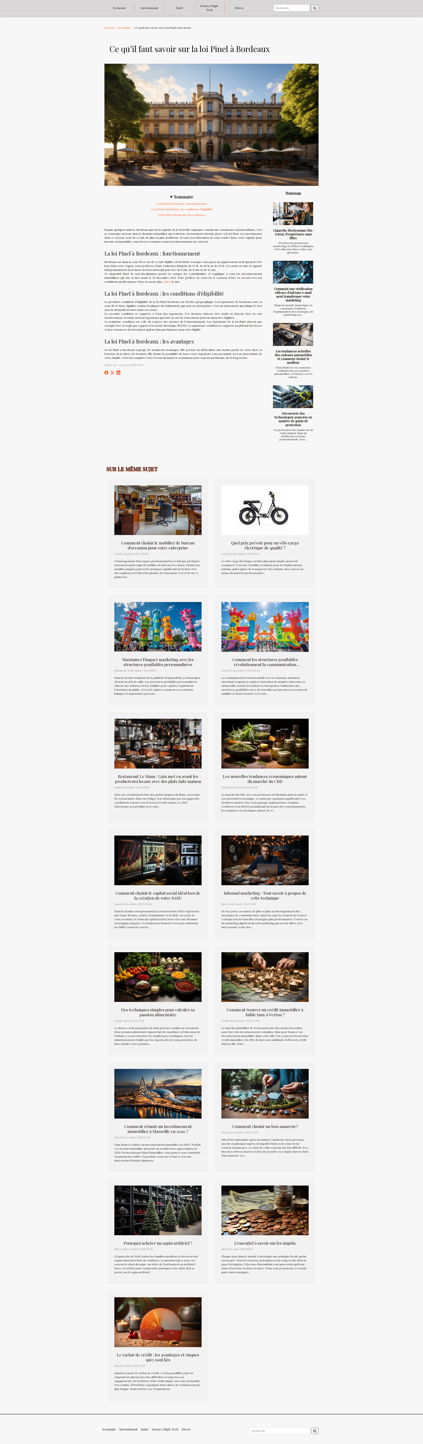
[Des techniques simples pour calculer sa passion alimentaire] (158, 976)
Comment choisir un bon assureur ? (265, 1126)
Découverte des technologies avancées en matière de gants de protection (293, 419)
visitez (167, 281)
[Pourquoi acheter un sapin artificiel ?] (158, 1210)
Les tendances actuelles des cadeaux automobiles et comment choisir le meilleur (293, 357)
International (149, 8)
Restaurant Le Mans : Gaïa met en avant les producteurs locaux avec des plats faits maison (158, 778)
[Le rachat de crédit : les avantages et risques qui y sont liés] (158, 1322)
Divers (239, 8)
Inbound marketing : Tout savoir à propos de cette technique (265, 895)
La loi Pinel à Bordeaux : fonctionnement (181, 203)
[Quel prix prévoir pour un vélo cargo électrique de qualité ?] (265, 510)
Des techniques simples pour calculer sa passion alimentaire (158, 1012)
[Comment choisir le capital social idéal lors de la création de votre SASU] (158, 860)
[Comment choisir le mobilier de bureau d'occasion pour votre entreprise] (158, 510)
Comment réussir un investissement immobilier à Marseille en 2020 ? (158, 1129)
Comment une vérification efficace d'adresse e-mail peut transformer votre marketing (293, 294)
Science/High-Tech (209, 8)
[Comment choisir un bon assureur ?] (265, 1093)
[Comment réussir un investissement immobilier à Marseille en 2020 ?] (158, 1093)
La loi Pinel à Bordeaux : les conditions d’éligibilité (182, 209)
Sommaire (183, 197)
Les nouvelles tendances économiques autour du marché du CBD (265, 778)
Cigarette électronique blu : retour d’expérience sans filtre (293, 234)
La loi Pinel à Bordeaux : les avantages (181, 215)
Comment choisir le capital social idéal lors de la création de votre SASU (157, 895)
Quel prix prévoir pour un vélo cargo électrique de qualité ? (265, 545)
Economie (119, 8)
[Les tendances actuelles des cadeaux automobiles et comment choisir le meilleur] (293, 334)
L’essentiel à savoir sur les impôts (265, 1243)
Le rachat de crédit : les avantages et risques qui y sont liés (158, 1357)
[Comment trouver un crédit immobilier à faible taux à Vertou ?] (265, 976)
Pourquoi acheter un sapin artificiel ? (158, 1243)
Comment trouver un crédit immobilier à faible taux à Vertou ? (265, 1012)
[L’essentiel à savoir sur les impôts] (265, 1210)
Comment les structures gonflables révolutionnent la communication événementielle (265, 664)
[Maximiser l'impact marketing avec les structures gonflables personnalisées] (158, 626)
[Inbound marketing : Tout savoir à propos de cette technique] (265, 860)
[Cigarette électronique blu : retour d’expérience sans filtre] (293, 213)
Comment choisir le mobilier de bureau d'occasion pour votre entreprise (157, 545)
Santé (179, 8)
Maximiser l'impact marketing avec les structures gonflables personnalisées (158, 662)
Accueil (108, 27)
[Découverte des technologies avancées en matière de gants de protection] (293, 396)
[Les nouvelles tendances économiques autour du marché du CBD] (265, 743)
